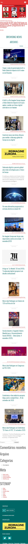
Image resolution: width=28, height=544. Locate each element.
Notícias (4, 489)
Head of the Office (10, 510)
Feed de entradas (6, 476)
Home (4, 488)
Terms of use (11, 543)
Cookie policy (22, 543)
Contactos (5, 497)
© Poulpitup (5, 543)
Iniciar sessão (5, 474)
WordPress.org (6, 479)
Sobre (4, 494)
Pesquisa (21, 46)
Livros (4, 492)
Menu (2, 2)
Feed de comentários (7, 477)
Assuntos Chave (6, 491)
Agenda (4, 495)
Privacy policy (17, 543)
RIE (3, 510)
